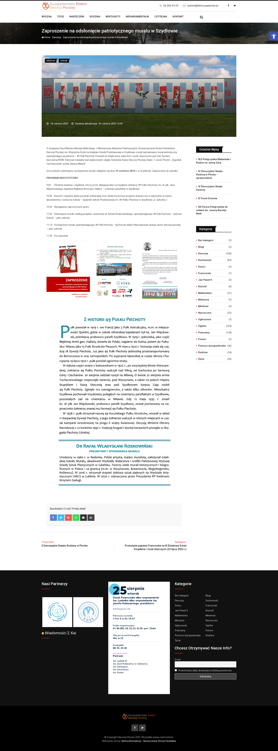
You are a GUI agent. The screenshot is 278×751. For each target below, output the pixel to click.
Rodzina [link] (95, 16)
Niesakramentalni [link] (137, 16)
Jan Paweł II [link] (205, 279)
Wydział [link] (47, 16)
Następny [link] (180, 542)
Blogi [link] (201, 246)
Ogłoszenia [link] (204, 319)
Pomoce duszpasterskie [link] (212, 345)
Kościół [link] (202, 286)
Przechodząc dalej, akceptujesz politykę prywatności (205, 670)
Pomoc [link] (202, 339)
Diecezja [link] (56, 37)
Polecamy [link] (203, 332)
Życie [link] (60, 16)
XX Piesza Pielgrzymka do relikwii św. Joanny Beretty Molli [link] (212, 210)
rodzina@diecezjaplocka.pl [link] (202, 5)
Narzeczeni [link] (76, 16)
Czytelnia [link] (160, 16)
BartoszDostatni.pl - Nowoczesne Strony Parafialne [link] (149, 741)
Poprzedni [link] (48, 542)
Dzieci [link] (201, 266)
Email (177, 659)
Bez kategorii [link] (205, 240)
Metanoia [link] (203, 299)
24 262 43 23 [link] (170, 5)
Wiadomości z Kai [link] (60, 633)
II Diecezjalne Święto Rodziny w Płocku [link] (65, 545)
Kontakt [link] (178, 16)
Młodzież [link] (203, 306)
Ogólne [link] (202, 326)
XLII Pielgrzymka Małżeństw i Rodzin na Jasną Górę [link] (213, 161)
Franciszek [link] (204, 273)
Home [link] (47, 37)
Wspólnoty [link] (113, 16)
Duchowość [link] (204, 260)
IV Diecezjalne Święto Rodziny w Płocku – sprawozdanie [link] (209, 174)
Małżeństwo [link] (205, 293)
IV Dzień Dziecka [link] (207, 198)
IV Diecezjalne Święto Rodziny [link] (209, 188)
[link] (274, 36)
